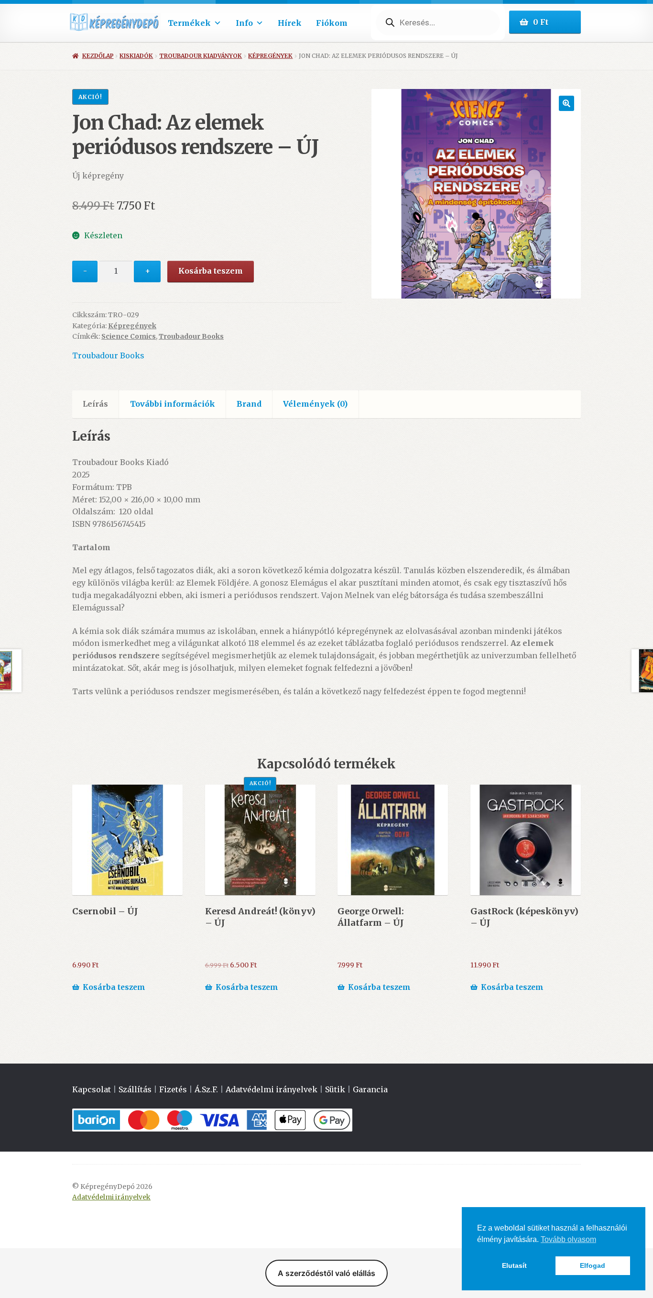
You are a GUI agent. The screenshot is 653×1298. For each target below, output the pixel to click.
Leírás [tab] (95, 404)
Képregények (270, 55)
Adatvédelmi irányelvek (271, 1089)
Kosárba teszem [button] (114, 987)
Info (244, 23)
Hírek (290, 23)
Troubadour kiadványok (200, 55)
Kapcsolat (91, 1089)
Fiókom (332, 23)
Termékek (189, 23)
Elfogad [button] (592, 1265)
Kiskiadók (136, 55)
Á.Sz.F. (206, 1089)
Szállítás (135, 1089)
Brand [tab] (249, 404)
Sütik (335, 1089)
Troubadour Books (191, 336)
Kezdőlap (97, 55)
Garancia (370, 1089)
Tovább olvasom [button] (568, 1239)
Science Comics (128, 336)
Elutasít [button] (514, 1265)
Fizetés (173, 1089)
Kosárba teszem (210, 271)
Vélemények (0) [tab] (315, 404)
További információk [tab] (172, 404)
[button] (566, 103)
